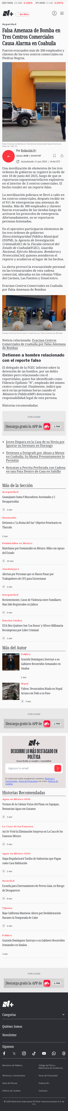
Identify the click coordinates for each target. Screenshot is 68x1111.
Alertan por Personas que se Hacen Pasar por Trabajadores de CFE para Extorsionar (28, 576)
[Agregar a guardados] (54, 155)
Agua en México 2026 (16, 799)
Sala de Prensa (9, 1083)
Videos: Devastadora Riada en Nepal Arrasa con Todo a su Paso (41, 690)
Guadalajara (10, 569)
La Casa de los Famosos (17, 826)
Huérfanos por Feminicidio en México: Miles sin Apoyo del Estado (33, 550)
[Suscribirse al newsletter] (57, 768)
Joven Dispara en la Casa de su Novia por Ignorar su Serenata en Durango (35, 444)
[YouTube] (44, 1053)
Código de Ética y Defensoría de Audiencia (51, 1067)
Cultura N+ (44, 1083)
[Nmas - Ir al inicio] (8, 13)
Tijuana (7, 908)
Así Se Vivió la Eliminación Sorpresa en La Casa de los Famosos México (32, 833)
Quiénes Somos (12, 1026)
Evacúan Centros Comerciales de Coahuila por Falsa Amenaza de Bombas (34, 344)
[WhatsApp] (54, 1053)
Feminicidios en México (17, 543)
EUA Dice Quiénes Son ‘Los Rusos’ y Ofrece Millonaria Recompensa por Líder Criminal (32, 627)
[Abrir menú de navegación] (62, 13)
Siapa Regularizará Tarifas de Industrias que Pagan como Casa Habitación (31, 860)
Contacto (43, 1091)
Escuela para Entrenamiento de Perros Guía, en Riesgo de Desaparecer (33, 888)
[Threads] (64, 1053)
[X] (14, 1053)
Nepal (24, 683)
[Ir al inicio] (34, 1004)
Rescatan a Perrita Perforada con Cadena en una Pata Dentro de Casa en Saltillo (36, 469)
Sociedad (8, 881)
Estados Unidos (12, 620)
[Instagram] (24, 1053)
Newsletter (9, 1035)
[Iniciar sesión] (54, 13)
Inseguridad (10, 492)
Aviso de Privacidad (28, 781)
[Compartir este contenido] (62, 155)
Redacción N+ (28, 150)
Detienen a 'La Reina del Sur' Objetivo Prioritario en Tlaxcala (31, 525)
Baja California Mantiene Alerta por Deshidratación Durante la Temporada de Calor (31, 915)
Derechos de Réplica (12, 1066)
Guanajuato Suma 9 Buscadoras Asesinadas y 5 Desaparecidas (28, 499)
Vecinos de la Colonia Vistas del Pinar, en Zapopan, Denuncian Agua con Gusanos (30, 806)
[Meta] (4, 1053)
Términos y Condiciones (13, 1076)
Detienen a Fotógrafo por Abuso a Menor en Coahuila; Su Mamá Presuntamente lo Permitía (35, 456)
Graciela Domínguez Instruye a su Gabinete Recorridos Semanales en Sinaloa (41, 663)
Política (26, 654)
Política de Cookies (11, 1091)
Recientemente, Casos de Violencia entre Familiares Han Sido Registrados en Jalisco (31, 602)
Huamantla (9, 517)
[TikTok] (34, 1053)
